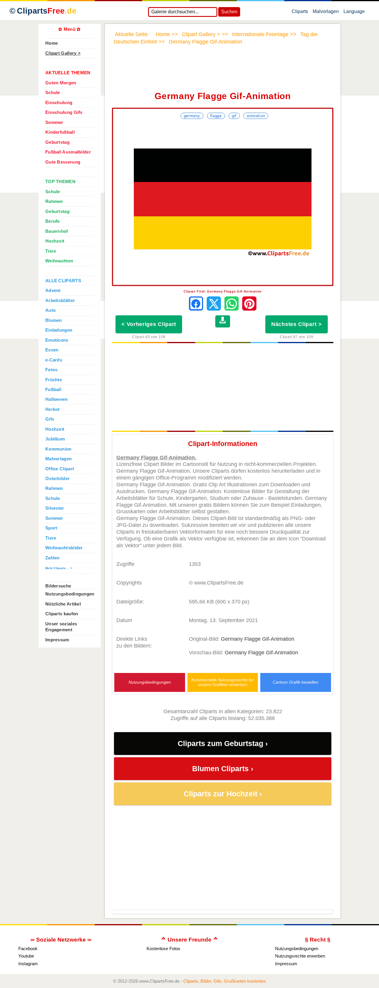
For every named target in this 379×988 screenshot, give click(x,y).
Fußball (53, 389)
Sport (51, 528)
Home (51, 43)
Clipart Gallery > (63, 53)
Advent (53, 290)
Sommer (54, 122)
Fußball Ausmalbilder (68, 152)
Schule (52, 92)
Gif (234, 116)
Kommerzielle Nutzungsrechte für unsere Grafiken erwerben (222, 682)
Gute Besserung (62, 162)
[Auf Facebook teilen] (196, 303)
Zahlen (52, 558)
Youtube (26, 955)
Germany (192, 116)
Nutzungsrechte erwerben (300, 955)
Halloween (56, 399)
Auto (50, 310)
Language (354, 13)
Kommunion (58, 449)
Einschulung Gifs (64, 112)
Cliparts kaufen (61, 613)
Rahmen (54, 201)
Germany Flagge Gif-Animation (257, 639)
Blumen (53, 320)
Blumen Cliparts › (222, 769)
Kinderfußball (60, 132)
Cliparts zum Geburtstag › (223, 744)
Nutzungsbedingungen (150, 682)
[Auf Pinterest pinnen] (249, 303)
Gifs (49, 419)
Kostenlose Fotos (163, 948)
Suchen (229, 11)
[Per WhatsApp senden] (231, 303)
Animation (256, 116)
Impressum (57, 639)
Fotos (51, 369)
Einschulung (58, 102)
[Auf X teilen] (214, 303)
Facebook (28, 948)
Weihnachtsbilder (64, 547)
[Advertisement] (222, 72)
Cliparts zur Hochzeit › (223, 794)
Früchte (53, 379)
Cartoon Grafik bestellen (295, 682)
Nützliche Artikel (63, 604)
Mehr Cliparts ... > (59, 568)
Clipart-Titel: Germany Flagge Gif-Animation (223, 291)
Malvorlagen (326, 13)
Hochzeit (54, 241)
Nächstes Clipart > (296, 324)
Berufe (52, 221)
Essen (51, 350)
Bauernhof (56, 231)
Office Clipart (59, 468)
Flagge (216, 116)
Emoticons (56, 340)
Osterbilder (57, 478)
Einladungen (58, 330)
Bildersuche (58, 586)
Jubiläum (55, 439)
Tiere (50, 251)
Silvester (54, 508)
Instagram (28, 963)
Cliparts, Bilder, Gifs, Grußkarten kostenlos (224, 981)
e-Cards (53, 360)
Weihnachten (59, 261)
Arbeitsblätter (60, 300)
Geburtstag (57, 142)
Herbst (52, 409)
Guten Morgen (60, 82)
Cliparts (46, 11)
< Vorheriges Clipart (148, 324)
